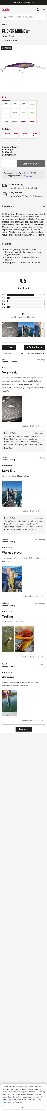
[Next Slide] (43, 329)
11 (34, 135)
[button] (9, 40)
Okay (23, 1107)
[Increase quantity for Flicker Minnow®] (13, 164)
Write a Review (37, 348)
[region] (23, 329)
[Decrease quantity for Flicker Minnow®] (4, 164)
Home (4, 24)
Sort (22, 353)
